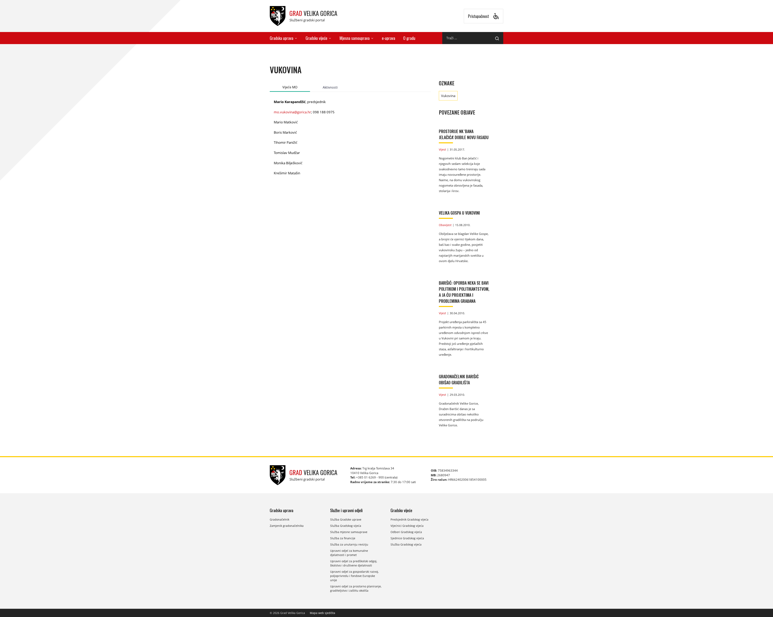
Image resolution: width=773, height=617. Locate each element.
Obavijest (445, 225)
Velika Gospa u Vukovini (459, 213)
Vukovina (448, 95)
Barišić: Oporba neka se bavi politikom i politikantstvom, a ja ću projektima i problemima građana (464, 292)
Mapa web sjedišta (322, 613)
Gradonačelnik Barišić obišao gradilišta (459, 379)
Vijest (442, 149)
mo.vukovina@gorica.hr (292, 112)
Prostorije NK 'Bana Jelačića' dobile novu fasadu (464, 134)
